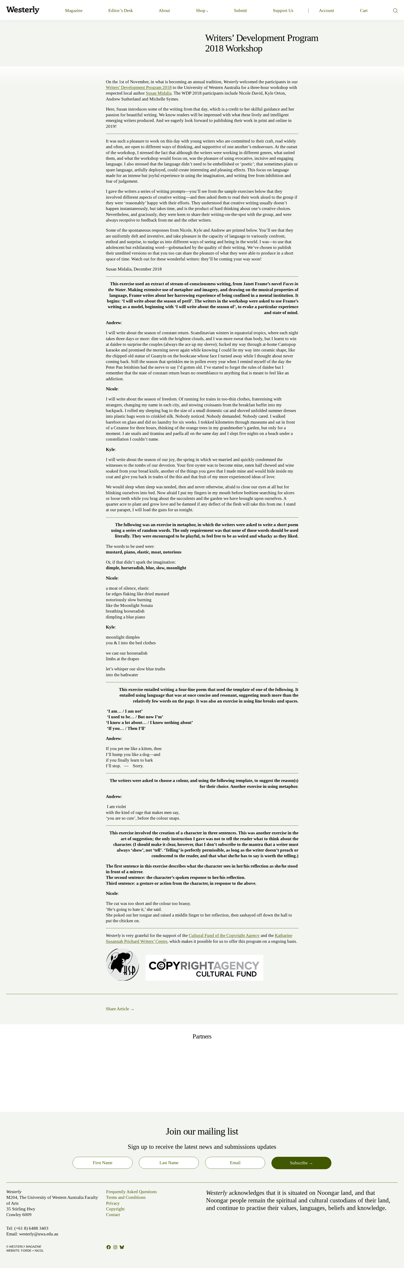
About (164, 10)
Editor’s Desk (120, 10)
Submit (240, 10)
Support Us (283, 10)
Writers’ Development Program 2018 (139, 87)
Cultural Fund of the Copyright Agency (224, 935)
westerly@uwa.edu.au (38, 1233)
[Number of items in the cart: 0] (364, 10)
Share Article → (120, 1008)
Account (326, 10)
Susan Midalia (158, 93)
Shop (200, 10)
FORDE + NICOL (32, 1250)
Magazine (73, 10)
